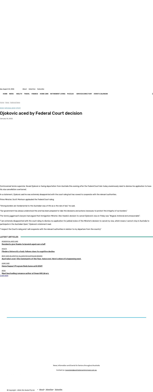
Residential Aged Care (10, 241)
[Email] (30, 126)
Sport (18, 108)
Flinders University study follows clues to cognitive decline (28, 251)
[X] (12, 126)
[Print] (38, 126)
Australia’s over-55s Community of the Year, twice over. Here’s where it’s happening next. (41, 259)
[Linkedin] (151, 89)
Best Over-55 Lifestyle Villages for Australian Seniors (22, 256)
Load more (4, 275)
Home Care (6, 263)
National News (15, 102)
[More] (47, 126)
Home (2, 102)
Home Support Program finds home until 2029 (22, 266)
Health (4, 248)
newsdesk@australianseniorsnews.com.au (81, 370)
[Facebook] (148, 89)
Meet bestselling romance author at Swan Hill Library (25, 273)
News (7, 102)
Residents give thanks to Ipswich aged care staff (23, 244)
